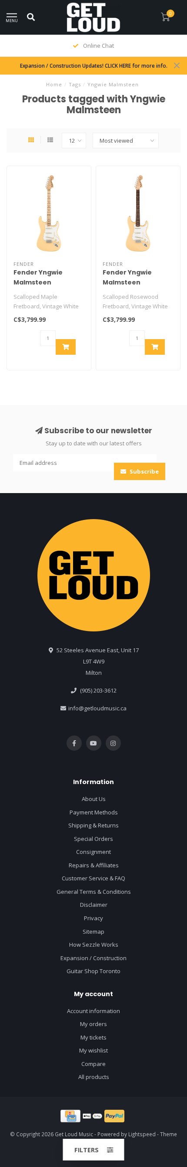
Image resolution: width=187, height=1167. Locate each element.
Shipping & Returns (93, 825)
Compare (93, 1064)
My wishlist (93, 1050)
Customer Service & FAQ (93, 878)
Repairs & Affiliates (94, 865)
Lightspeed (142, 1134)
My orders (93, 1024)
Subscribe (143, 471)
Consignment (93, 852)
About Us (94, 799)
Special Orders (93, 839)
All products (93, 1077)
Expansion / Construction (93, 958)
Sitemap (93, 931)
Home (54, 84)
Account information (93, 1011)
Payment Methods (94, 812)
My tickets (93, 1037)
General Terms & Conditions (94, 892)
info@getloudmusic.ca (97, 708)
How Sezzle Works (93, 944)
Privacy (93, 918)
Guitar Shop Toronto (93, 971)
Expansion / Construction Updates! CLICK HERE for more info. (93, 65)
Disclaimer (93, 905)
